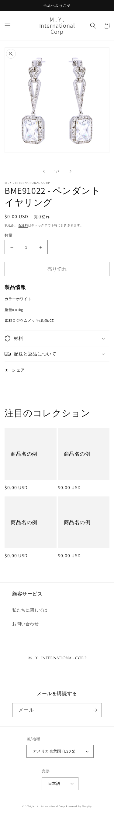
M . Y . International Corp (49, 806)
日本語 (54, 783)
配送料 (23, 225)
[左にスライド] (43, 171)
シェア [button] (18, 370)
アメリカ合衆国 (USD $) (54, 751)
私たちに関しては (30, 610)
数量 (9, 235)
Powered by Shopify (79, 806)
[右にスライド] (70, 171)
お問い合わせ (25, 623)
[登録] (95, 710)
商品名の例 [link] (24, 454)
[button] (7, 25)
